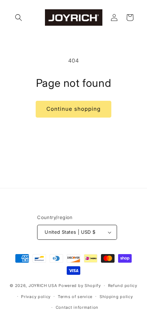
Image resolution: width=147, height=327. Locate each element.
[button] (18, 17)
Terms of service (75, 296)
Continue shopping (73, 108)
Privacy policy (36, 296)
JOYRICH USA (43, 285)
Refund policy (122, 285)
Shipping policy (116, 296)
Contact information (77, 307)
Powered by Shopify (80, 285)
